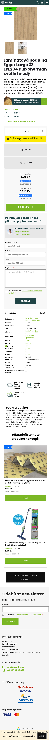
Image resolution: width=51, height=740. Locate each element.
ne (27, 351)
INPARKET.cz (7, 641)
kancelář (34, 333)
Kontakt (5, 655)
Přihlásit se (10, 621)
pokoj (28, 333)
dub (27, 346)
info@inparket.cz (22, 231)
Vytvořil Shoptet (27, 728)
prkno (28, 349)
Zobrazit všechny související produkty (25, 577)
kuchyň (28, 331)
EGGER (16, 116)
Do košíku (23, 207)
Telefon (8, 259)
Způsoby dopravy (9, 644)
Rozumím (42, 736)
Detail (25, 498)
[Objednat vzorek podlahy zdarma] (25, 100)
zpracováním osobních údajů (25, 292)
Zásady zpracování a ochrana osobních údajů (21, 652)
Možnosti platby (8, 647)
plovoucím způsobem (30, 337)
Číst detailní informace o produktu (19, 121)
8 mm (28, 340)
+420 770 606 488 (22, 234)
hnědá (28, 343)
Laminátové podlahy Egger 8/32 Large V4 (33, 319)
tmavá (28, 354)
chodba (35, 331)
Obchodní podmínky (10, 649)
